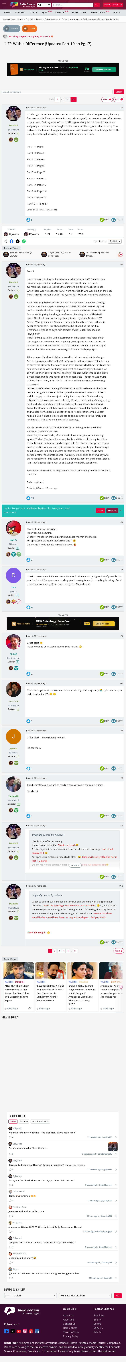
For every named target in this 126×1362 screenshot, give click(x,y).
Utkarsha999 (106, 1216)
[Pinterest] (31, 1331)
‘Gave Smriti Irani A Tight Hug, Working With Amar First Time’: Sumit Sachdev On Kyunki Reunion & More (50, 993)
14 (75, 951)
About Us (68, 1315)
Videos (117, 12)
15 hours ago (93, 1200)
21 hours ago (95, 1278)
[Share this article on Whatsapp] (24, 241)
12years (13, 234)
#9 (121, 825)
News (7, 12)
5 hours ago (90, 1185)
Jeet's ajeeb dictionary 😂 (22, 1257)
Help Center (70, 1328)
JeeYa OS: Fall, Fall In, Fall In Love (26, 1211)
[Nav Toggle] (4, 5)
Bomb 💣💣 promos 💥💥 (22, 1195)
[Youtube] (19, 1331)
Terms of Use (71, 1332)
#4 (121, 569)
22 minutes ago (94, 1137)
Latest (13, 1121)
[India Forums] (23, 5)
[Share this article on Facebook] (11, 241)
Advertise (68, 1319)
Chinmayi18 (107, 1262)
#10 (121, 885)
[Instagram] (25, 1331)
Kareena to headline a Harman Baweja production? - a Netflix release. (46, 1164)
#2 (121, 264)
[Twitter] (12, 1331)
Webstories (98, 12)
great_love (107, 1200)
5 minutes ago (88, 1154)
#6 (121, 683)
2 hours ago (92, 1216)
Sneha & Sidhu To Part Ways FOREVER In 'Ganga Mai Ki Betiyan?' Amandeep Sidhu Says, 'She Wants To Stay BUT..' (82, 995)
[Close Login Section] (121, 510)
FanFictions (79, 12)
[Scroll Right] (121, 254)
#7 (121, 730)
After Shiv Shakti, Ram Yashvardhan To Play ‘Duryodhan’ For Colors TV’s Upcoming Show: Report (17, 993)
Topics (33, 12)
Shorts (59, 12)
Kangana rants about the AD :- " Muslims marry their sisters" (41, 1242)
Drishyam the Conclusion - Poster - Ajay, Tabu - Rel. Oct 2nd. (41, 1180)
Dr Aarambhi (18, 1191)
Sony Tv (98, 1328)
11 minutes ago (94, 1169)
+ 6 (19, 602)
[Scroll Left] (5, 254)
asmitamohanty (105, 1154)
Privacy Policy (71, 1336)
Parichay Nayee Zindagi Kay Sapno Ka (30, 36)
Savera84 (108, 1278)
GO (96, 4)
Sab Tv (98, 1332)
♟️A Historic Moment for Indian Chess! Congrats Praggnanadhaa (43, 1273)
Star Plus (99, 1315)
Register (117, 4)
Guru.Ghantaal (105, 1185)
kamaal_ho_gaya (104, 1231)
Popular (24, 1121)
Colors (97, 1323)
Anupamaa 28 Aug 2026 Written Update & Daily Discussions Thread (45, 1227)
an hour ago (93, 1262)
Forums (19, 12)
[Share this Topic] (5, 241)
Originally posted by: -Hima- (47, 895)
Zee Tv (98, 1319)
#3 (121, 522)
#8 (121, 778)
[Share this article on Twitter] (18, 241)
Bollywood (17, 1128)
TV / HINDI (9, 982)
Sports (16, 1269)
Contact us (69, 1323)
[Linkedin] (37, 1331)
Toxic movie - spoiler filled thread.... (28, 1148)
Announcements (40, 1121)
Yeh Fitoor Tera (19, 1207)
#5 (121, 636)
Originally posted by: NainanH (48, 834)
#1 (121, 107)
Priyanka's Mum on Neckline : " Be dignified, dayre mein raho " (42, 1132)
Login (107, 4)
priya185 (108, 1137)
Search (119, 91)
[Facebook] (6, 1331)
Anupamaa (17, 1222)
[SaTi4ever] (6, 234)
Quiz (44, 12)
